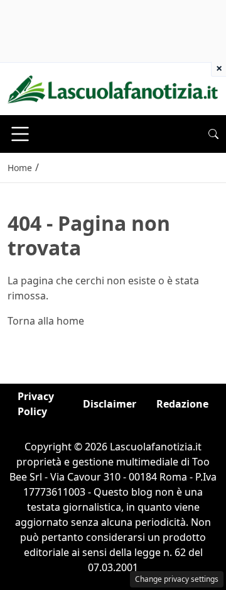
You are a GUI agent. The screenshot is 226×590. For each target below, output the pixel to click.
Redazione (182, 404)
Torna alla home (46, 321)
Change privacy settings (176, 579)
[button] (213, 134)
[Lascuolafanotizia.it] (113, 88)
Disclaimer (109, 404)
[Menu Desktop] (20, 134)
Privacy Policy (36, 403)
